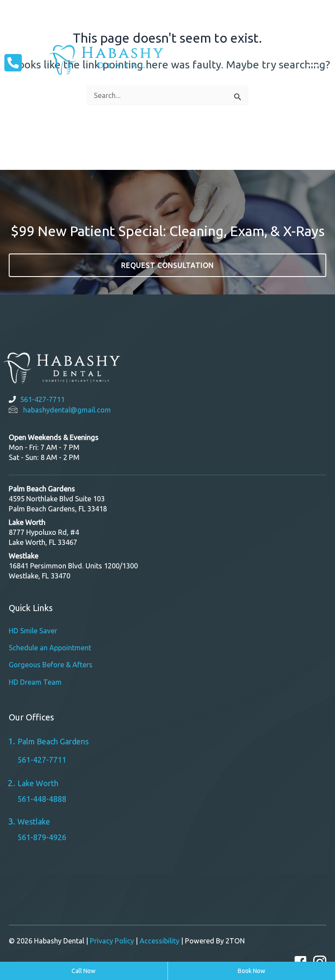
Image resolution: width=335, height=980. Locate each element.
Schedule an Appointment (50, 648)
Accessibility (159, 941)
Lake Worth (37, 783)
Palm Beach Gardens (287, 13)
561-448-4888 (41, 798)
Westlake (190, 26)
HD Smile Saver (33, 631)
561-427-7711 (42, 399)
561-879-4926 (41, 837)
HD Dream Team (35, 682)
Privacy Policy (112, 941)
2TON (235, 941)
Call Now (84, 970)
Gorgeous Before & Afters (50, 665)
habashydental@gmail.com (67, 410)
